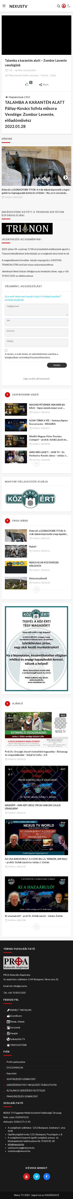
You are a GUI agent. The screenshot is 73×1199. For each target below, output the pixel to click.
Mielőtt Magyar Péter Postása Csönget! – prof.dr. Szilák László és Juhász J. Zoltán (47, 439)
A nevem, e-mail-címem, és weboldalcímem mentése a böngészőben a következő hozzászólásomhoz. (31, 356)
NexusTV (18, 6)
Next (65, 177)
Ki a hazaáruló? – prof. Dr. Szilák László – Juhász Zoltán (34, 916)
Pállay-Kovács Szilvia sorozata (23, 75)
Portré (44, 75)
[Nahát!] (16, 551)
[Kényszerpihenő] (16, 583)
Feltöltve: (13, 197)
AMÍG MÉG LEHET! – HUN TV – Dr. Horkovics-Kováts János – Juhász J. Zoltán (48, 455)
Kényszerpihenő (38, 578)
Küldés (57, 365)
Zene (53, 75)
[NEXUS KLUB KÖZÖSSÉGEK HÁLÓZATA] (16, 567)
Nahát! (32, 546)
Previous (7, 177)
